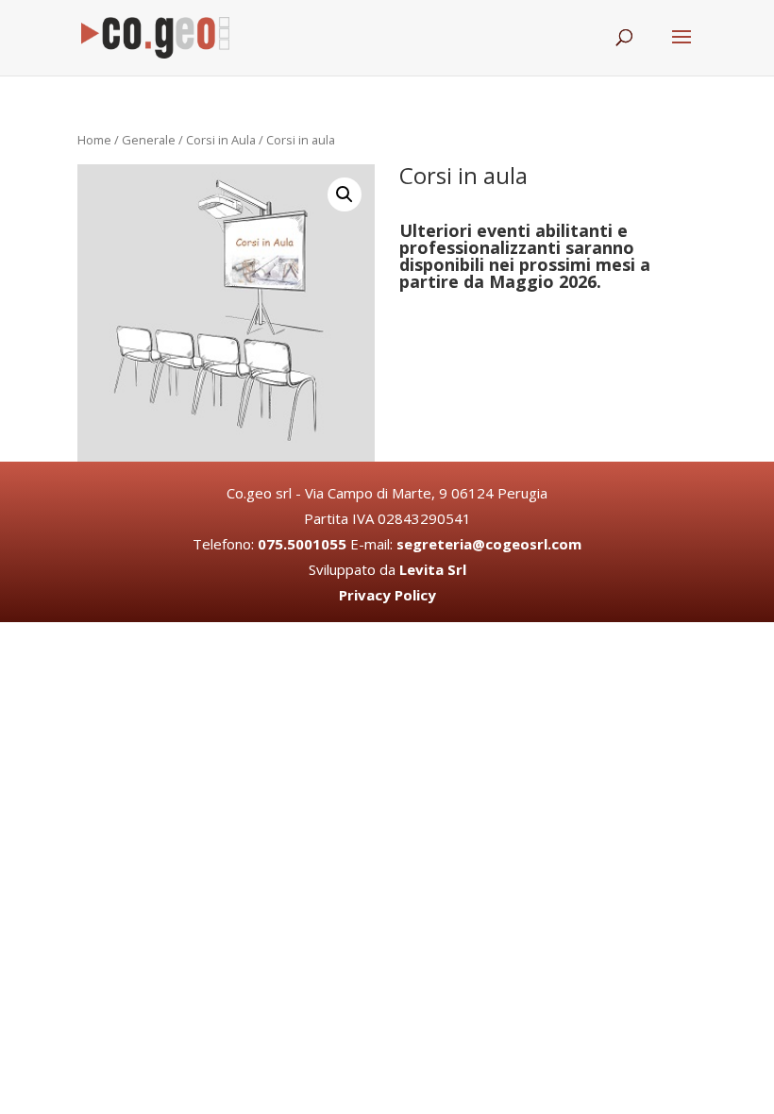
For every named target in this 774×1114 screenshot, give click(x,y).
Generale (149, 139)
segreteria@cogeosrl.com (488, 543)
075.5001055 (302, 543)
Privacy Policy (387, 594)
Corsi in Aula (221, 139)
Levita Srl (432, 569)
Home (94, 139)
